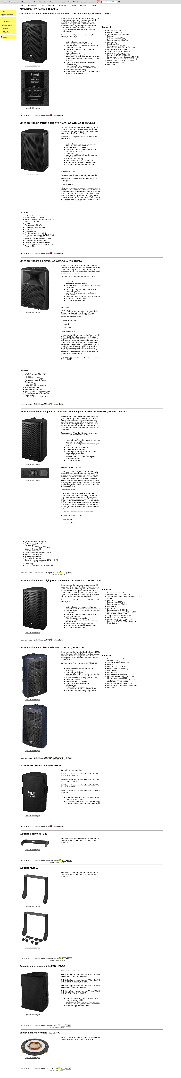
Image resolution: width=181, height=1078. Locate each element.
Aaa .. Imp (5, 22)
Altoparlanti (43, 2)
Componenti (14, 2)
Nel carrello (91, 2)
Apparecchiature (7, 15)
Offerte (76, 2)
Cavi (63, 2)
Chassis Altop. (26, 2)
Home (4, 2)
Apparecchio (54, 2)
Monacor (4, 37)
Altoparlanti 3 (6, 25)
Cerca (83, 2)
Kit (35, 2)
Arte (69, 2)
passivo (4, 28)
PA (2, 18)
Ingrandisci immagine (32, 66)
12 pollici (5, 32)
